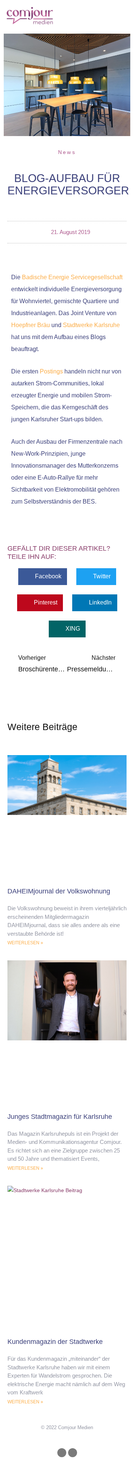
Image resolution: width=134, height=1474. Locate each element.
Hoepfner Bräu (30, 325)
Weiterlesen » (25, 942)
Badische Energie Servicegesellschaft (72, 277)
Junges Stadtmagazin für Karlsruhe (59, 1116)
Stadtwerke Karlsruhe (91, 325)
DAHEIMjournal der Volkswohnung (58, 891)
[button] (110, 15)
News (67, 152)
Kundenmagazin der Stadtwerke (55, 1341)
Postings (51, 371)
